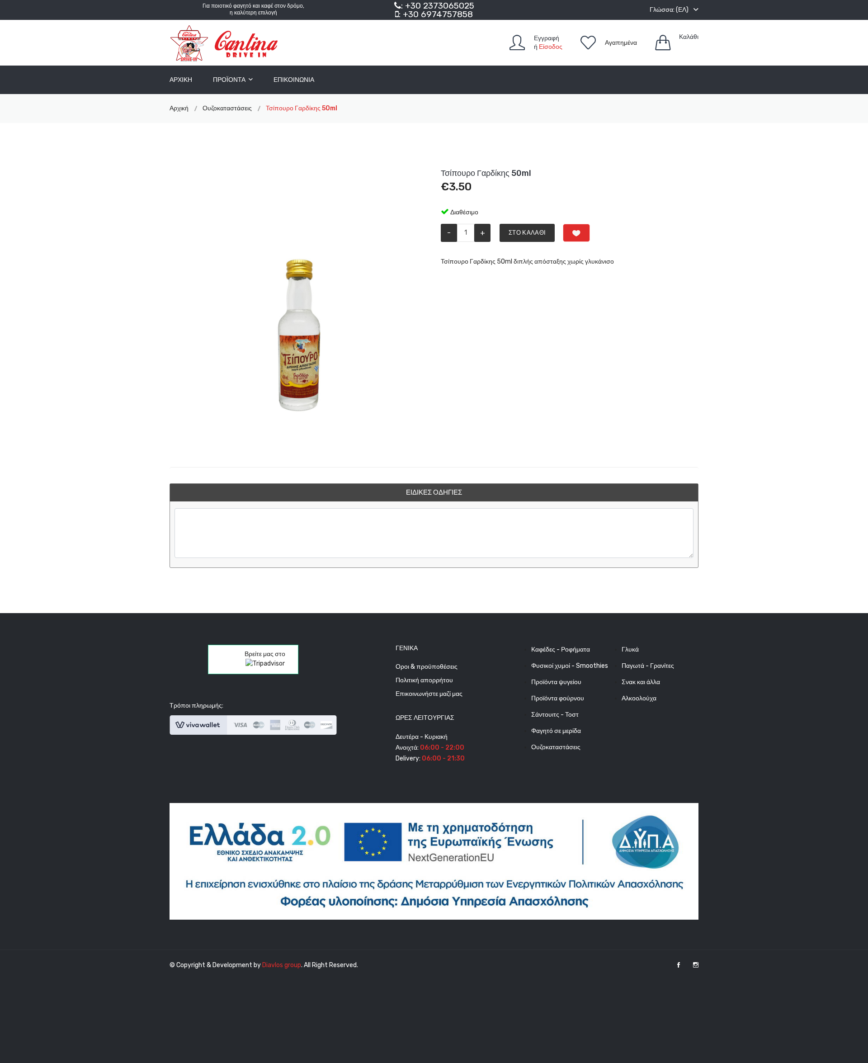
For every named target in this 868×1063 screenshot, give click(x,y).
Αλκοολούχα (639, 698)
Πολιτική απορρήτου (424, 680)
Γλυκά (630, 649)
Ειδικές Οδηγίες (434, 492)
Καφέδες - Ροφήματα (560, 649)
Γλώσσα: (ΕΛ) (670, 10)
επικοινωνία (294, 80)
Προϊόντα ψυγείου (556, 682)
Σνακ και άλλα (641, 682)
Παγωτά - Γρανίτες (648, 666)
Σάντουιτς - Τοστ (555, 714)
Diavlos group (281, 965)
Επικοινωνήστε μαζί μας (429, 694)
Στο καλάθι (527, 232)
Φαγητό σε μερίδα (556, 731)
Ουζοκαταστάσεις (555, 747)
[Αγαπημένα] (576, 233)
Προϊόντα (230, 80)
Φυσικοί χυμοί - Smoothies (569, 666)
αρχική (181, 80)
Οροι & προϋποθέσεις (427, 667)
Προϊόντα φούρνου (557, 698)
